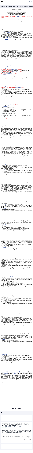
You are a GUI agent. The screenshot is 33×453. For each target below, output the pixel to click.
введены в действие (18, 87)
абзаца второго (9, 371)
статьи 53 (7, 105)
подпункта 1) (25, 369)
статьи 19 (6, 39)
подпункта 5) (9, 353)
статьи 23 (6, 66)
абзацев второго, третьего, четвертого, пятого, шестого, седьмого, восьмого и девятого (15, 372)
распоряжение (17, 16)
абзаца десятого (14, 369)
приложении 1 (5, 106)
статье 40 (4, 68)
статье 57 (4, 74)
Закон (4, 31)
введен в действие (10, 65)
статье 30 (4, 224)
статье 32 (4, 247)
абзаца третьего (5, 369)
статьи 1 (8, 32)
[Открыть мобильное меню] (31, 1)
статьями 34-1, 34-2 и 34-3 (9, 276)
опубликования (10, 368)
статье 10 (4, 164)
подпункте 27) (4, 354)
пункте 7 (3, 352)
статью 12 (4, 169)
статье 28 (4, 208)
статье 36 (4, 339)
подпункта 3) (18, 371)
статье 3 (4, 124)
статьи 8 (7, 37)
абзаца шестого (6, 373)
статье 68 (4, 86)
